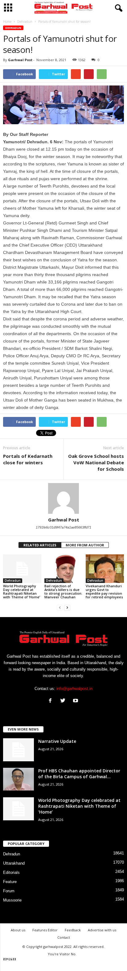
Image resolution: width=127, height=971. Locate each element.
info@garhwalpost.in (74, 688)
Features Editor (45, 930)
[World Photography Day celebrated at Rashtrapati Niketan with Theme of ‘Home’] (22, 568)
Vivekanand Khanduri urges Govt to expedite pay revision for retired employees (104, 591)
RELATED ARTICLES (39, 545)
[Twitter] (64, 701)
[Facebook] (51, 701)
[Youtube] (76, 701)
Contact (63, 937)
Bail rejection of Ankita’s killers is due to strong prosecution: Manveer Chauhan (63, 591)
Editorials (11, 872)
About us (18, 930)
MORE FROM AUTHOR (85, 545)
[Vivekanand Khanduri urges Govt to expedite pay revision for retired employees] (105, 568)
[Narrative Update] (18, 749)
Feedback (73, 930)
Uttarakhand (14, 863)
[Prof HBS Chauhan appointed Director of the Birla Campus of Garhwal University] (18, 779)
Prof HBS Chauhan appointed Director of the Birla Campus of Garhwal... (79, 773)
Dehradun (13, 28)
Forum (8, 891)
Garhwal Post (20, 59)
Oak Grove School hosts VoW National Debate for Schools (96, 462)
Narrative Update (57, 741)
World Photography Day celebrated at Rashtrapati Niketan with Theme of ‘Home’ (21, 591)
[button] (117, 8)
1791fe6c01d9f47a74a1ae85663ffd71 (63, 527)
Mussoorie (12, 900)
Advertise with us (102, 930)
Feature (10, 881)
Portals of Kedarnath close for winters (27, 459)
